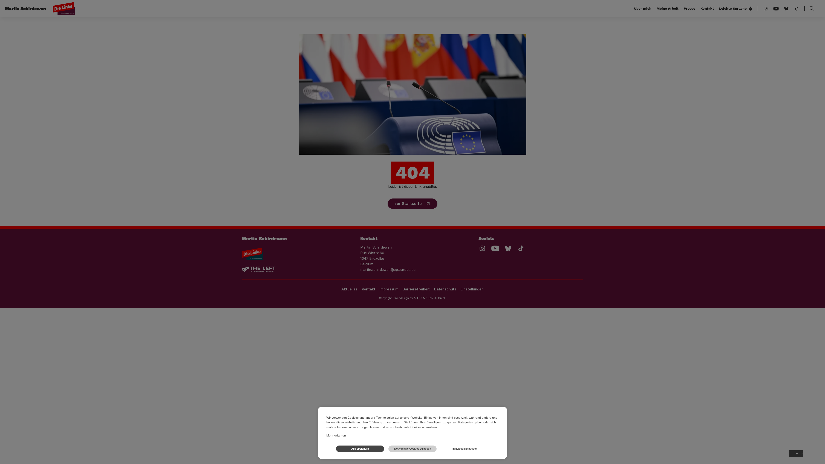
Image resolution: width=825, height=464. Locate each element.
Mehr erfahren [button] (336, 435)
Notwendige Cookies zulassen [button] (412, 448)
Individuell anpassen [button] (464, 448)
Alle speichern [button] (360, 448)
